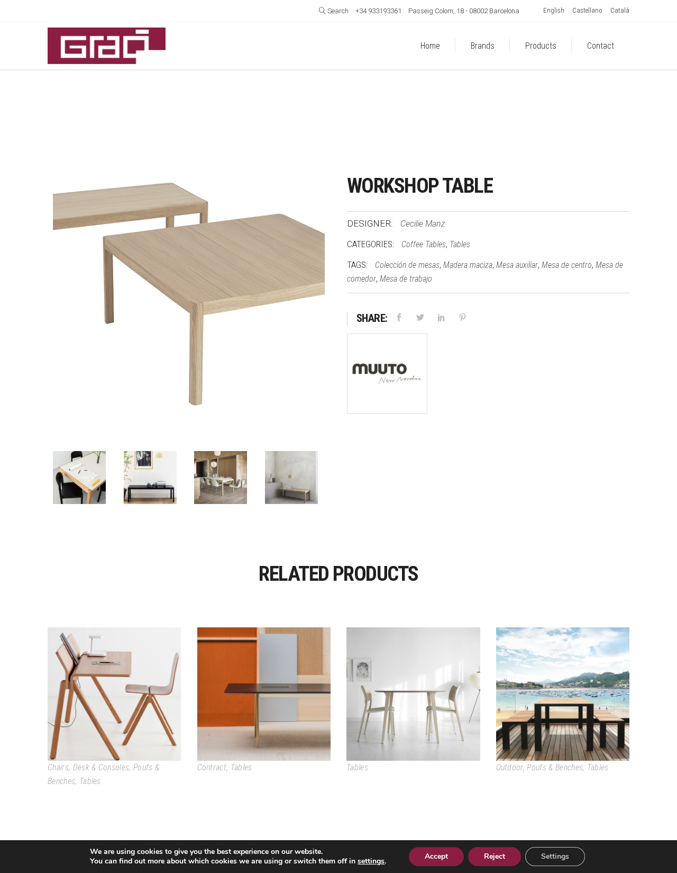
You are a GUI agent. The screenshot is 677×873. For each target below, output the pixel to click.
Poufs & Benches (555, 767)
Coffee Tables (423, 244)
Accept (436, 856)
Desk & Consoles (101, 767)
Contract (212, 767)
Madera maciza (467, 265)
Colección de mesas (407, 265)
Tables (460, 244)
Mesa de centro (567, 265)
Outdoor (509, 767)
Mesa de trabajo (406, 279)
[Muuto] (387, 376)
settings (371, 861)
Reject (494, 856)
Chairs (58, 767)
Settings (555, 856)
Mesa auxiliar (517, 265)
